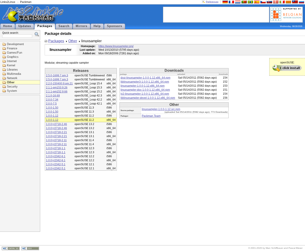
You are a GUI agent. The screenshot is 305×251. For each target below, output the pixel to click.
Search (63, 26)
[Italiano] (281, 1)
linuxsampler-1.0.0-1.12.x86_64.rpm (143, 85)
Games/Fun (14, 52)
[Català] (288, 1)
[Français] (231, 1)
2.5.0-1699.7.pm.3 (57, 75)
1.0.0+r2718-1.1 (55, 148)
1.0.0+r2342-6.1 (55, 156)
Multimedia (14, 73)
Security (12, 86)
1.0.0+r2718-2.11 (56, 140)
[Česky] (262, 1)
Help (97, 26)
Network (12, 78)
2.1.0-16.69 (53, 95)
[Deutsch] (224, 1)
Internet (12, 61)
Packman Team (151, 115)
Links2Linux (7, 2)
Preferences (212, 1)
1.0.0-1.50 (52, 107)
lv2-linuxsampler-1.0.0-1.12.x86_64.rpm (145, 93)
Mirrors (81, 26)
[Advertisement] (216, 14)
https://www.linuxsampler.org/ (116, 46)
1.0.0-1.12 (52, 115)
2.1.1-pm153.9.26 (56, 87)
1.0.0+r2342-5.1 (55, 164)
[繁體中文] (294, 1)
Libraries (12, 69)
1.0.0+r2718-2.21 (56, 132)
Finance (12, 48)
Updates (24, 26)
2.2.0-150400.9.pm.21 (59, 83)
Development (15, 44)
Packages (44, 26)
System (12, 90)
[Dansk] (275, 1)
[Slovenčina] (269, 1)
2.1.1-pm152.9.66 (56, 91)
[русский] (301, 1)
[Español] (256, 1)
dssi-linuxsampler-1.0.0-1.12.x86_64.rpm (145, 77)
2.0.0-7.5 (51, 103)
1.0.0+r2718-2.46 (56, 124)
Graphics (13, 57)
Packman (25, 2)
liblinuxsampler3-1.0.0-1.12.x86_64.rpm (145, 81)
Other (11, 82)
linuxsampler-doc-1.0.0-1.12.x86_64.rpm (145, 89)
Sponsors (114, 26)
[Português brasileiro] (250, 1)
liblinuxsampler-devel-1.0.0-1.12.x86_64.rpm (148, 97)
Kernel (11, 65)
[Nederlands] (237, 1)
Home (7, 26)
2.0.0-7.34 (52, 99)
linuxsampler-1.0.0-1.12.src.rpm (161, 109)
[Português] (243, 1)
